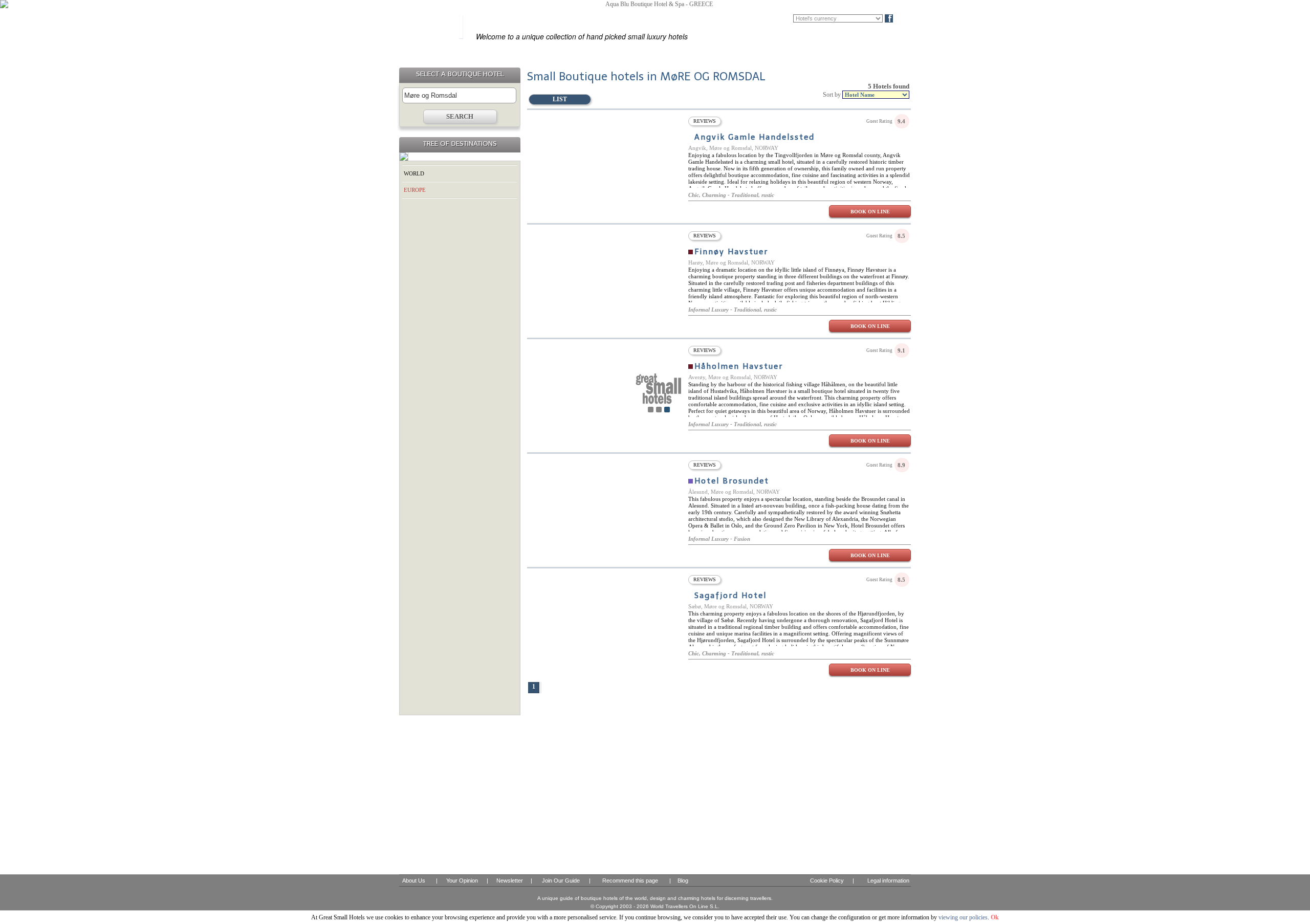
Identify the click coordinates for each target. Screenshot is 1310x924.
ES (757, 18)
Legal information (888, 880)
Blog (906, 18)
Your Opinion (462, 880)
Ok (995, 917)
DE (786, 18)
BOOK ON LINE (870, 211)
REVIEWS (704, 121)
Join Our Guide (561, 880)
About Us (413, 880)
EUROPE (415, 190)
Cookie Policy (827, 880)
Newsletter (509, 880)
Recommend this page (630, 880)
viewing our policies (963, 917)
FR (772, 18)
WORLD (414, 173)
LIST (560, 99)
